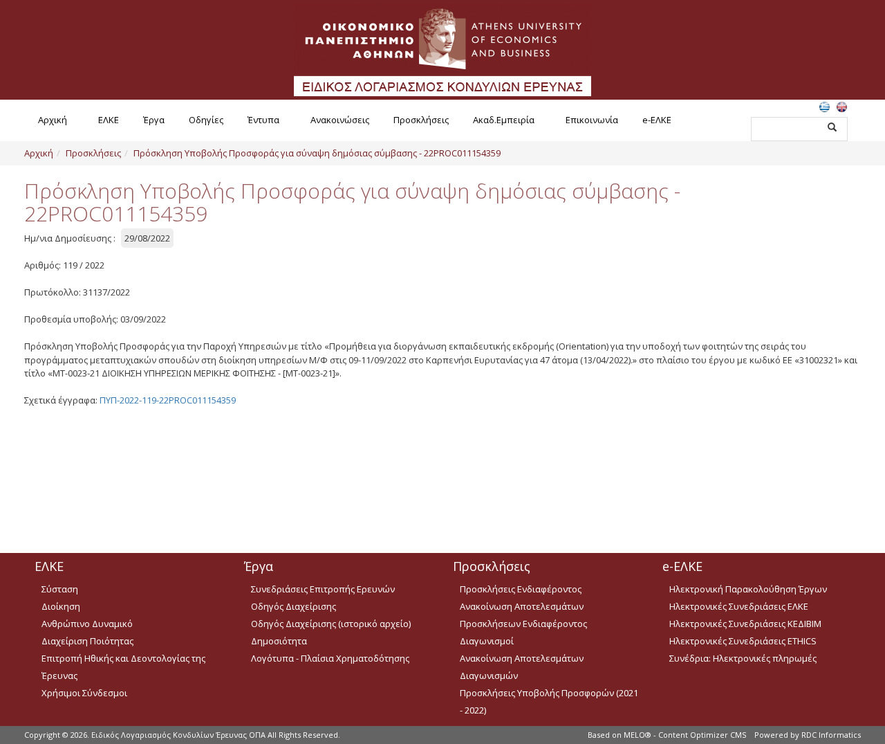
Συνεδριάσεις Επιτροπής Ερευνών (323, 589)
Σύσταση (59, 589)
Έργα (154, 120)
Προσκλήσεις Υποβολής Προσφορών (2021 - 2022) (549, 701)
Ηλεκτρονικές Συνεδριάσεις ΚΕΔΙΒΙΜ (745, 623)
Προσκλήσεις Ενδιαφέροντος (520, 589)
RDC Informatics (831, 734)
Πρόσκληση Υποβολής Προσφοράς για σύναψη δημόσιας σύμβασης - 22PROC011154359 (317, 153)
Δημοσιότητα (279, 641)
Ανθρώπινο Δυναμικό (87, 623)
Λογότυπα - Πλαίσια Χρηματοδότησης (330, 658)
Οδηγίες (206, 120)
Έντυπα (263, 120)
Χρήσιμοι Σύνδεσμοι (84, 693)
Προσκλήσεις (421, 120)
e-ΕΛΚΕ (656, 120)
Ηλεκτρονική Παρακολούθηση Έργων (748, 589)
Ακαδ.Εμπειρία (503, 120)
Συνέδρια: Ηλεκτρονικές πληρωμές (743, 658)
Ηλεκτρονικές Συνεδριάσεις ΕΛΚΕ (738, 606)
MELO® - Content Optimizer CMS (685, 734)
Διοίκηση (60, 606)
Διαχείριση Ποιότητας (87, 641)
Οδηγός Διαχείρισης (293, 606)
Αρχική (52, 120)
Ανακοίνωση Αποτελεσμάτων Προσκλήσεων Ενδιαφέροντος (523, 615)
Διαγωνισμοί (487, 641)
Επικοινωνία (592, 120)
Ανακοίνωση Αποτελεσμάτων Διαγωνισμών (522, 667)
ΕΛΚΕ (108, 120)
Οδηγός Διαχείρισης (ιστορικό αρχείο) (331, 623)
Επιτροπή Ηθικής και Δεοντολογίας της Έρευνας (123, 667)
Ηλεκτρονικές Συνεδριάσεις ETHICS (743, 641)
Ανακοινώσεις (339, 120)
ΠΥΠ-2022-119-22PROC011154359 (168, 400)
